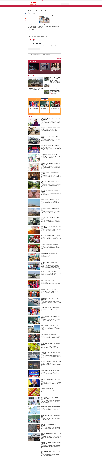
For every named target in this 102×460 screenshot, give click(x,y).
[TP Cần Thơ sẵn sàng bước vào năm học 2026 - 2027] (34, 158)
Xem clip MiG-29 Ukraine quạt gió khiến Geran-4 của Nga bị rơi (51, 361)
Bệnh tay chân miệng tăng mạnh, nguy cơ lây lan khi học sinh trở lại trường (50, 191)
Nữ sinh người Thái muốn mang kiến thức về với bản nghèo (50, 244)
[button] (58, 61)
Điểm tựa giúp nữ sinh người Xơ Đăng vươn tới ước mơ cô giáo (33, 109)
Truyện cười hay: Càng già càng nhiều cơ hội (37, 43)
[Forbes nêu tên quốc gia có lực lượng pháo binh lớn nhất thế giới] (46, 85)
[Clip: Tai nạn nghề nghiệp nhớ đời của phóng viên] (45, 66)
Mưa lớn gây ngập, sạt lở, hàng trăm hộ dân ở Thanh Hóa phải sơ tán (50, 182)
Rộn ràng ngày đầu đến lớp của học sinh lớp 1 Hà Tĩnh (49, 289)
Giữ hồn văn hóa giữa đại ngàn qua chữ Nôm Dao (48, 334)
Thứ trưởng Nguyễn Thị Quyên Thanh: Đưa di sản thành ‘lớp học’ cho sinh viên (50, 119)
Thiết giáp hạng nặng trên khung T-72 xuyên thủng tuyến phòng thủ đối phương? (35, 89)
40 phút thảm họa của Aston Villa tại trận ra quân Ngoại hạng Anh (50, 452)
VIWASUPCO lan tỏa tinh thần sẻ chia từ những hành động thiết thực (50, 263)
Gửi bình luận (58, 58)
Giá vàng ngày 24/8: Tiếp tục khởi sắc (47, 388)
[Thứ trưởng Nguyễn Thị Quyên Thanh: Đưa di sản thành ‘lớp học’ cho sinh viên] (34, 122)
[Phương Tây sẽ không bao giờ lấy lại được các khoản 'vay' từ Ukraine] (55, 104)
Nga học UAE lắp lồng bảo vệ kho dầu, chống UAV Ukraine (50, 325)
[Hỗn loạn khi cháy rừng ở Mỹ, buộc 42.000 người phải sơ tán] (34, 212)
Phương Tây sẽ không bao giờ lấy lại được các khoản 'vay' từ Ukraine (55, 109)
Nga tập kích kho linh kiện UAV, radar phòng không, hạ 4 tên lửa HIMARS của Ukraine (51, 227)
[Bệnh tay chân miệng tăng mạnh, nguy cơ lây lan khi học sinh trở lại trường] (34, 194)
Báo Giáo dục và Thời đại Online (33, 3)
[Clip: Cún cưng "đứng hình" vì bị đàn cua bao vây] (34, 66)
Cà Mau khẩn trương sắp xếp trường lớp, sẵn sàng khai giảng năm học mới (50, 344)
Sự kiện (30, 9)
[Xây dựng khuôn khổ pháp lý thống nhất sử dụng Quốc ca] (34, 149)
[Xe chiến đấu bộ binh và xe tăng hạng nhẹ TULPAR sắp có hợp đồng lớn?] (34, 140)
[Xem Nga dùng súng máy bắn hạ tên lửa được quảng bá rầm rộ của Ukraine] (34, 176)
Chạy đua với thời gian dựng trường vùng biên (44, 109)
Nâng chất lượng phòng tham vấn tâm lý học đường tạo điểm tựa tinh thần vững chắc (50, 398)
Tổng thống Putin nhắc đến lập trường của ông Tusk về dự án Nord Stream (50, 425)
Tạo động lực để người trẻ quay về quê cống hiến (48, 280)
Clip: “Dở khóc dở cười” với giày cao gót (55, 71)
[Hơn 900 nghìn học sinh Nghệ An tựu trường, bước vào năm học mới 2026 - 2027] (34, 167)
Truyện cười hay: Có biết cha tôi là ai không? (37, 40)
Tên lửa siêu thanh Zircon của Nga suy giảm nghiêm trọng (50, 199)
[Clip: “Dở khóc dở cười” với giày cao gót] (56, 66)
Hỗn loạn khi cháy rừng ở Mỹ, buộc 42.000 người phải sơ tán (50, 208)
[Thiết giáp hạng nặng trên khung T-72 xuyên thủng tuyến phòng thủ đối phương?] (35, 82)
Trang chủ (29, 6)
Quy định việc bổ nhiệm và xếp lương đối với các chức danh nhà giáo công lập (50, 317)
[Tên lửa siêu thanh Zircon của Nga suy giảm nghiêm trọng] (34, 203)
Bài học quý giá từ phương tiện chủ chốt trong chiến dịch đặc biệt (55, 91)
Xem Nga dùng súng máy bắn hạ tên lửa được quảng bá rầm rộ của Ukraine (50, 173)
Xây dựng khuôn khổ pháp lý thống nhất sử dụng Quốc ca (50, 145)
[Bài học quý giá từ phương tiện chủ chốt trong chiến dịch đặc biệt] (46, 92)
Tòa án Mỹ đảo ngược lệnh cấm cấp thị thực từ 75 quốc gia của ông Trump (51, 434)
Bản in (25, 16)
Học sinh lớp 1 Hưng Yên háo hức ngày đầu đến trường (49, 253)
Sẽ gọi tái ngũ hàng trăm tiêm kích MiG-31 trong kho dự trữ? (55, 78)
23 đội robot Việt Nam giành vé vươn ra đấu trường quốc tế (50, 370)
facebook (25, 13)
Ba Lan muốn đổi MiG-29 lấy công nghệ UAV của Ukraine (49, 271)
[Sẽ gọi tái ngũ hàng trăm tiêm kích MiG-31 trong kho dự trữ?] (46, 79)
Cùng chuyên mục (33, 61)
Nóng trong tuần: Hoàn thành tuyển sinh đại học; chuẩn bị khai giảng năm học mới (51, 443)
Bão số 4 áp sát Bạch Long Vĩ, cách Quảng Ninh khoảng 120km (50, 406)
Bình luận (25, 18)
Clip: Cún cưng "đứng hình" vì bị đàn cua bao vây (34, 71)
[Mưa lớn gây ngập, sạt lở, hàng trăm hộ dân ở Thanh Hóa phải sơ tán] (34, 185)
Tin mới (25, 20)
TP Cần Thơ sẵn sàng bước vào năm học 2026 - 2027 (49, 154)
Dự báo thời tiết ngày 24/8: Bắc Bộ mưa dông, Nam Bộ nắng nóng (50, 416)
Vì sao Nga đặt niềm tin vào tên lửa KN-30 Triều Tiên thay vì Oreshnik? (50, 218)
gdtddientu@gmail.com (49, 0)
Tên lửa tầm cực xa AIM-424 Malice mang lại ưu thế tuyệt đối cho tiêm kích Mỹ (50, 299)
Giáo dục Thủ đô (72, 3)
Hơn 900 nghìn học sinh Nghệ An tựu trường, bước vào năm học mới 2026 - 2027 (50, 164)
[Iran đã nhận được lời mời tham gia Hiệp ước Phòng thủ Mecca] (34, 131)
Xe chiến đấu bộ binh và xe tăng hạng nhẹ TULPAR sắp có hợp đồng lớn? (50, 137)
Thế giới (29, 90)
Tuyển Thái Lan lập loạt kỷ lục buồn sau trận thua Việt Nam (50, 307)
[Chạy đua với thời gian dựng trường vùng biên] (44, 104)
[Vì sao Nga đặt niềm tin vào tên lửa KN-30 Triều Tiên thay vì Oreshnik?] (34, 221)
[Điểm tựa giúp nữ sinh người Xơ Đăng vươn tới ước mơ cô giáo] (34, 104)
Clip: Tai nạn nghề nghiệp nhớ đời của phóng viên (44, 71)
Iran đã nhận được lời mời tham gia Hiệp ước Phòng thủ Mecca (50, 127)
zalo (25, 11)
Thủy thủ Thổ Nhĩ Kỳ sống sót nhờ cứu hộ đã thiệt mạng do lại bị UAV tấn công (50, 353)
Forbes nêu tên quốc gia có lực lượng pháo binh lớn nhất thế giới (55, 84)
